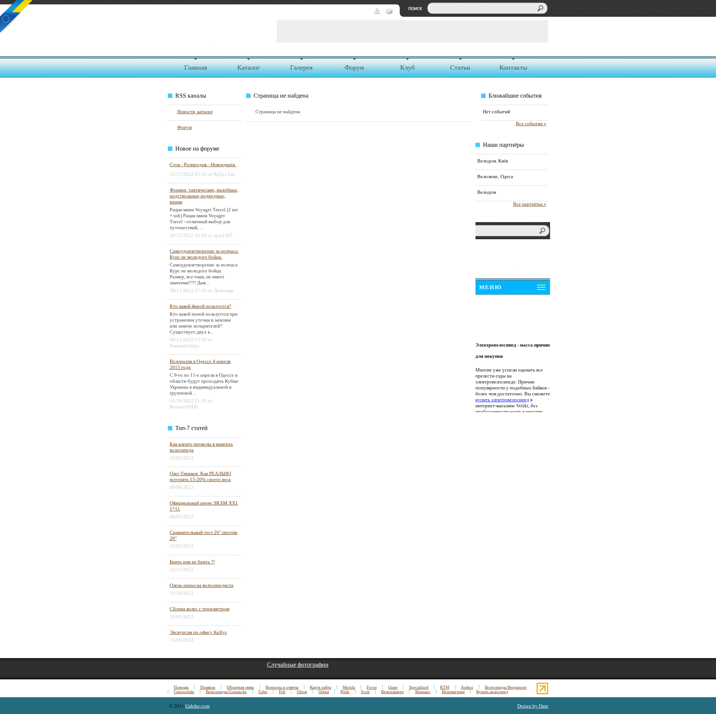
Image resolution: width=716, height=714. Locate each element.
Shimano (422, 691)
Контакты (513, 67)
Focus (372, 687)
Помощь (181, 687)
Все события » (531, 123)
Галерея (301, 67)
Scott (365, 691)
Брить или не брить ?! (192, 562)
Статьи (460, 67)
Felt (282, 691)
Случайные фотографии (298, 664)
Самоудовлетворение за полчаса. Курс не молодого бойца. (204, 254)
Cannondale (184, 691)
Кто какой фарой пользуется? (200, 306)
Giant (393, 687)
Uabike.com (197, 706)
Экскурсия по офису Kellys (198, 632)
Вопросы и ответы (282, 687)
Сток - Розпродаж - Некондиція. (203, 164)
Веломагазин (453, 691)
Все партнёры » (529, 204)
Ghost (302, 691)
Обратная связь (240, 687)
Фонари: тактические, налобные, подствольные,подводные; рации (204, 196)
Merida (349, 687)
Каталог (248, 67)
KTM (444, 687)
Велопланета (392, 691)
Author (467, 687)
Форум (354, 67)
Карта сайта (320, 687)
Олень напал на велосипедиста (201, 585)
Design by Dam (532, 706)
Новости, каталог (195, 111)
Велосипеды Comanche (226, 691)
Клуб (407, 67)
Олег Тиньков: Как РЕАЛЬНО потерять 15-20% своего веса (200, 476)
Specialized (418, 687)
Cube (262, 691)
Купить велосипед (492, 691)
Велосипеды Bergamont (506, 687)
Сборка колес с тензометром (199, 609)
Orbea (323, 691)
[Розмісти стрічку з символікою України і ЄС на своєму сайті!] (17, 17)
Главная (195, 67)
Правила (207, 687)
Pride (344, 691)
